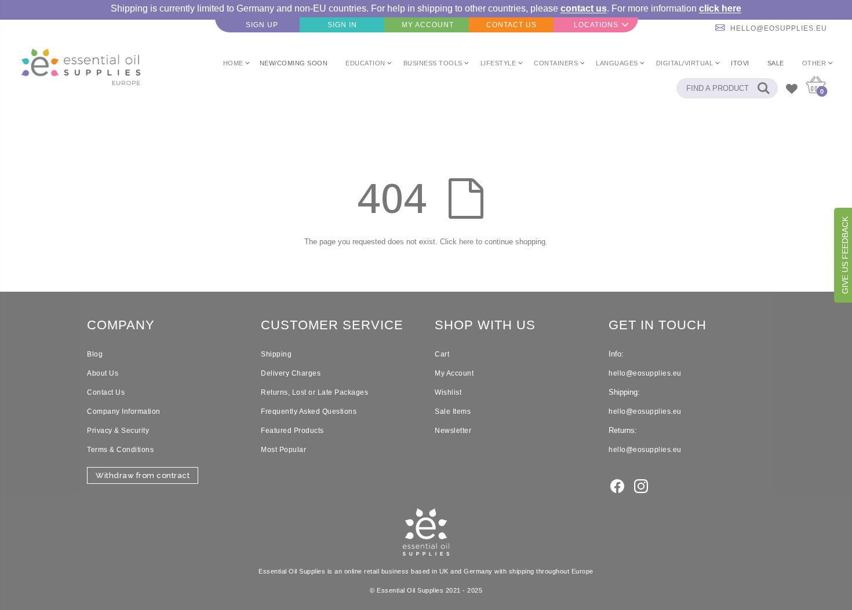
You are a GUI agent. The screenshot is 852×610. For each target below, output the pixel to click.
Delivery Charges (291, 373)
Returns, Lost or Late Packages (314, 392)
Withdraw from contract (143, 475)
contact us (583, 8)
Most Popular (283, 450)
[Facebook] (617, 485)
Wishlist (448, 392)
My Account (454, 373)
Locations (596, 25)
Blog (95, 354)
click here (720, 8)
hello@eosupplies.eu (778, 28)
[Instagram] (641, 485)
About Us (102, 373)
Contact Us (106, 392)
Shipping (276, 354)
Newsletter (453, 431)
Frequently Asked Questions (308, 411)
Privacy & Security (118, 431)
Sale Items (453, 411)
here (466, 241)
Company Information (124, 411)
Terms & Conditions (120, 450)
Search (763, 88)
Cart (442, 354)
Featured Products (292, 431)
